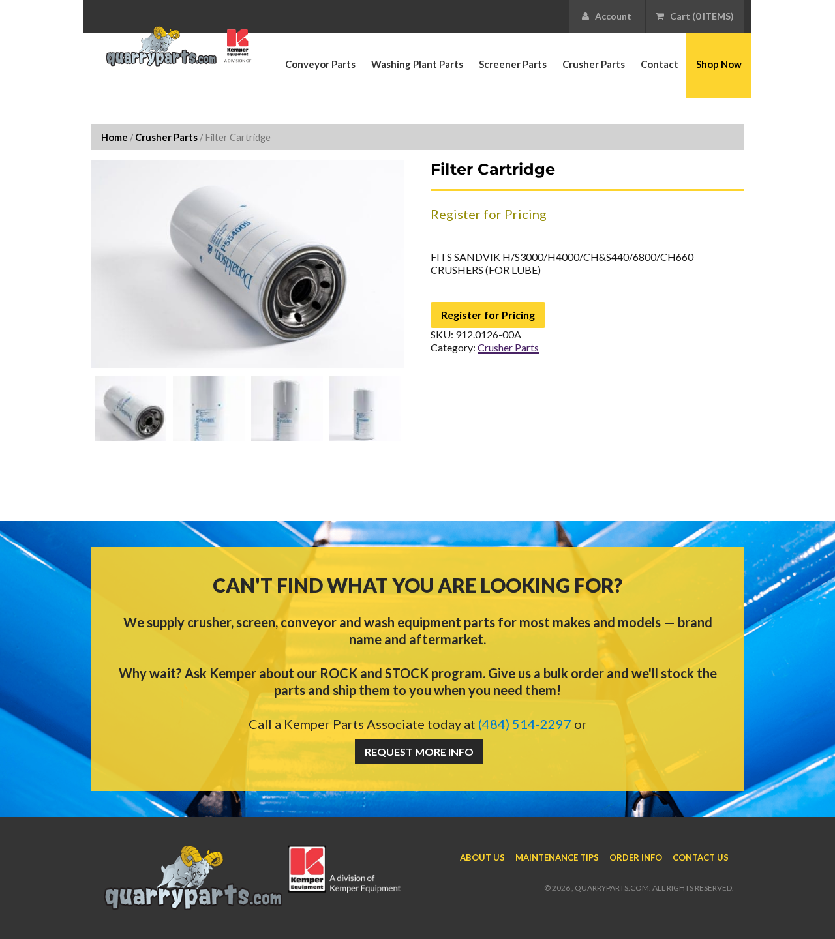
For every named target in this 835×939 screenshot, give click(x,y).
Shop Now (719, 64)
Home (114, 137)
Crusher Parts (593, 64)
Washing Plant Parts (417, 64)
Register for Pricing (488, 314)
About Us (482, 857)
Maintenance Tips (557, 857)
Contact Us (701, 857)
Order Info (635, 857)
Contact (659, 64)
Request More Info (419, 751)
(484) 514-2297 (524, 724)
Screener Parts (513, 64)
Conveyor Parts (320, 64)
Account (610, 16)
